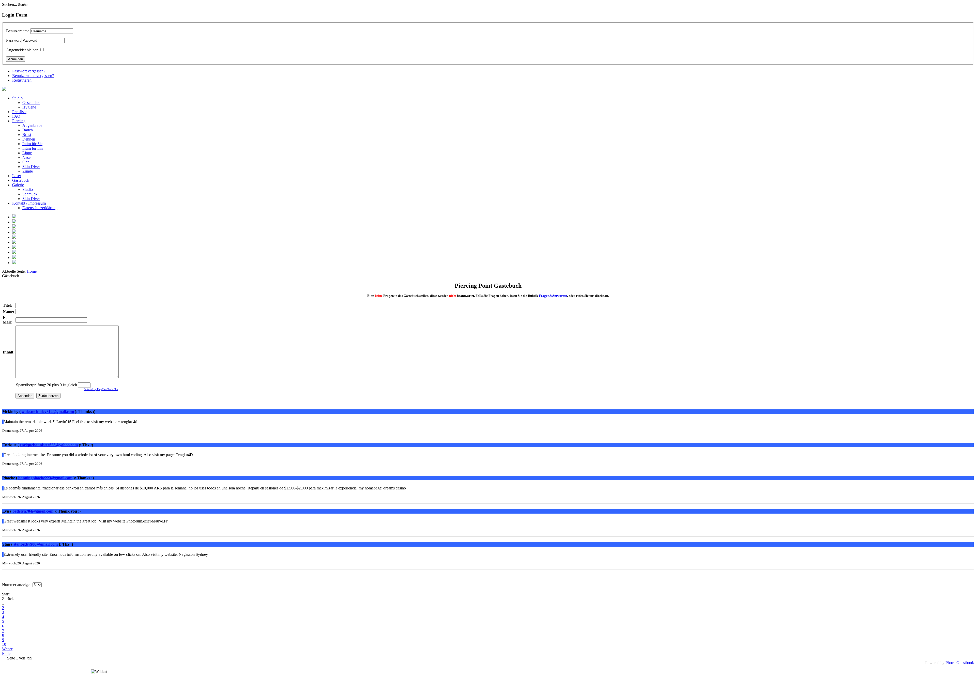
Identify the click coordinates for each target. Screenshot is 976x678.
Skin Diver (31, 166)
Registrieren (22, 80)
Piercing (18, 121)
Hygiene (29, 107)
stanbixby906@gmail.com (35, 544)
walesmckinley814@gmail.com (48, 411)
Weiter (7, 649)
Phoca (950, 662)
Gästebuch (20, 180)
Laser (16, 176)
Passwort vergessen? (28, 71)
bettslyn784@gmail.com (32, 511)
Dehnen (28, 139)
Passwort (13, 40)
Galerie (18, 185)
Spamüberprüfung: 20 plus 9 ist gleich (47, 385)
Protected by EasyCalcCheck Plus (101, 389)
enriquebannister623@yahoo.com (49, 445)
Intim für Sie (32, 144)
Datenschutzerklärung (39, 208)
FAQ (16, 116)
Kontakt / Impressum (29, 203)
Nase (26, 157)
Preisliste (19, 112)
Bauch (27, 130)
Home (32, 271)
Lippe (27, 153)
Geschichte (31, 102)
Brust (26, 134)
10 (4, 644)
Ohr (25, 162)
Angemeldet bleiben (22, 50)
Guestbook (965, 662)
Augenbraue (32, 125)
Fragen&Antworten (553, 296)
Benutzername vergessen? (33, 75)
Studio (17, 98)
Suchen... (9, 4)
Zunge (27, 171)
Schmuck (29, 194)
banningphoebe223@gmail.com (45, 478)
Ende (6, 653)
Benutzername (17, 31)
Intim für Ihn (32, 148)
